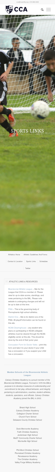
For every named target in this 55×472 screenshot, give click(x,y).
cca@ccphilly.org (22, 2)
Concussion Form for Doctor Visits (22, 344)
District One (13, 317)
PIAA (10, 309)
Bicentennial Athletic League (20, 289)
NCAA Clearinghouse (17, 327)
